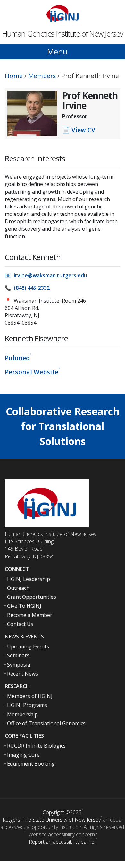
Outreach (18, 587)
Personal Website (31, 372)
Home (14, 75)
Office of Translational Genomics (46, 723)
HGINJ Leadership (28, 578)
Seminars (18, 655)
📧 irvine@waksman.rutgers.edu (46, 275)
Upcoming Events (28, 646)
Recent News (22, 673)
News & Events (24, 636)
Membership (22, 714)
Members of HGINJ (30, 696)
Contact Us (20, 624)
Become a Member (29, 615)
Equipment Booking (31, 763)
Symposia (18, 664)
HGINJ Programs (27, 705)
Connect (17, 569)
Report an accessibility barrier (62, 841)
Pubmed (17, 357)
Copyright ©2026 (62, 812)
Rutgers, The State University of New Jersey (52, 819)
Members (42, 75)
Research (17, 686)
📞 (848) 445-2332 (27, 287)
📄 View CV (78, 130)
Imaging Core (23, 754)
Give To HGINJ (24, 605)
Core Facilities (24, 735)
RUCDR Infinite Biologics (36, 745)
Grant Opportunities (31, 596)
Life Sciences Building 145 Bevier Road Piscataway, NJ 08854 (29, 549)
